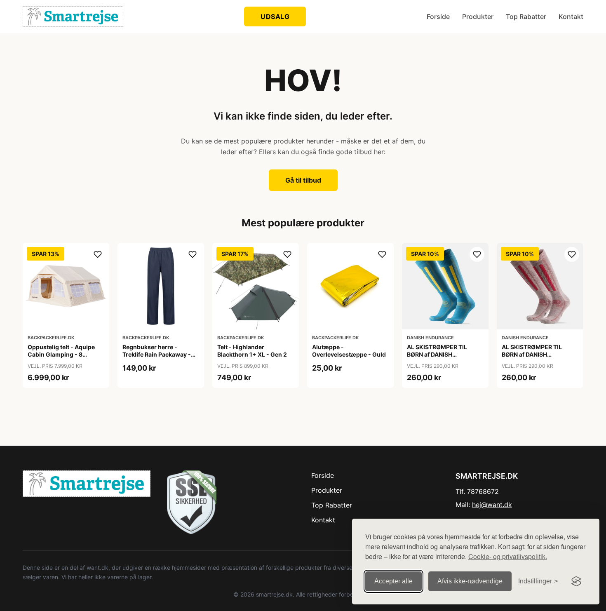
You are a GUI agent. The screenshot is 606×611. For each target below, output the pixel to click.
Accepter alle (393, 581)
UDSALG (275, 16)
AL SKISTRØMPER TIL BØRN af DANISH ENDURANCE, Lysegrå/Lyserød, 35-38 (535, 358)
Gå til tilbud (303, 180)
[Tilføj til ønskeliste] (97, 254)
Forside (438, 16)
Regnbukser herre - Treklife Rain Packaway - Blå (156, 354)
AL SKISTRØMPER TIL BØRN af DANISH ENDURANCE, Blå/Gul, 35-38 (443, 358)
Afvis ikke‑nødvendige (470, 581)
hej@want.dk (492, 505)
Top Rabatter (526, 16)
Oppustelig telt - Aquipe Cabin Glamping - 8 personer (61, 354)
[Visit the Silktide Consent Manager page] (576, 581)
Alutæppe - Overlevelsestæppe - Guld (349, 350)
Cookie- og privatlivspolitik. (507, 556)
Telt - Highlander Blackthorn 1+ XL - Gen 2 (252, 350)
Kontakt (571, 16)
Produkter (477, 16)
